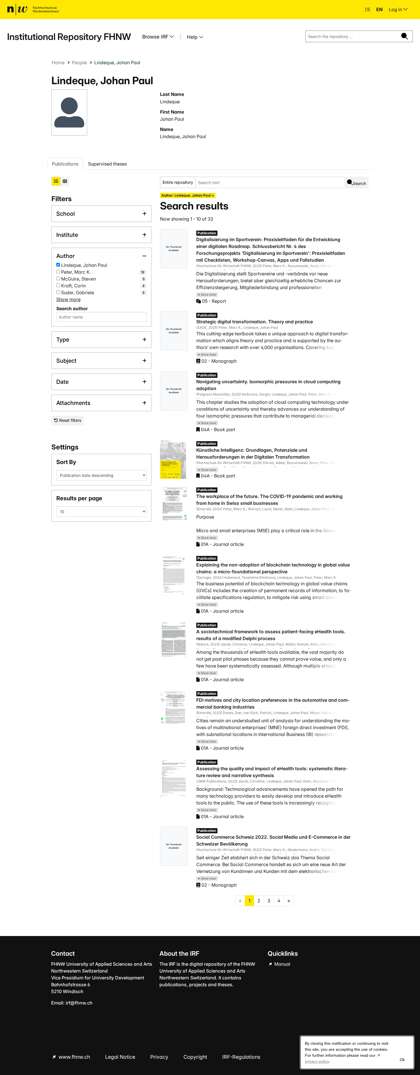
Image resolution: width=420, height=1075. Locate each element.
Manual (281, 964)
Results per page (79, 498)
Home (58, 62)
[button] (207, 295)
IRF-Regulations (241, 1057)
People (79, 62)
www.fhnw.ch (74, 1057)
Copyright (196, 1057)
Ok (402, 1059)
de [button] (368, 9)
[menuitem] (160, 37)
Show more (68, 299)
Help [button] (193, 37)
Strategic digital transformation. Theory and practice (254, 321)
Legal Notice (121, 1057)
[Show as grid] (64, 181)
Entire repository (178, 182)
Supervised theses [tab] (107, 164)
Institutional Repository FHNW (69, 36)
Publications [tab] (65, 164)
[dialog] (357, 1052)
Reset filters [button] (69, 420)
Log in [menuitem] (396, 9)
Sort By (66, 462)
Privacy (160, 1057)
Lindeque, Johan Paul (183, 136)
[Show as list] (56, 181)
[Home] (33, 9)
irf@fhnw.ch (79, 1003)
